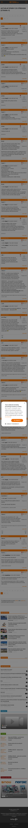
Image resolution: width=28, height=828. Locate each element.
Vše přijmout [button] (17, 420)
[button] (12, 423)
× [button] (24, 403)
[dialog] (14, 414)
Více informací (8, 416)
